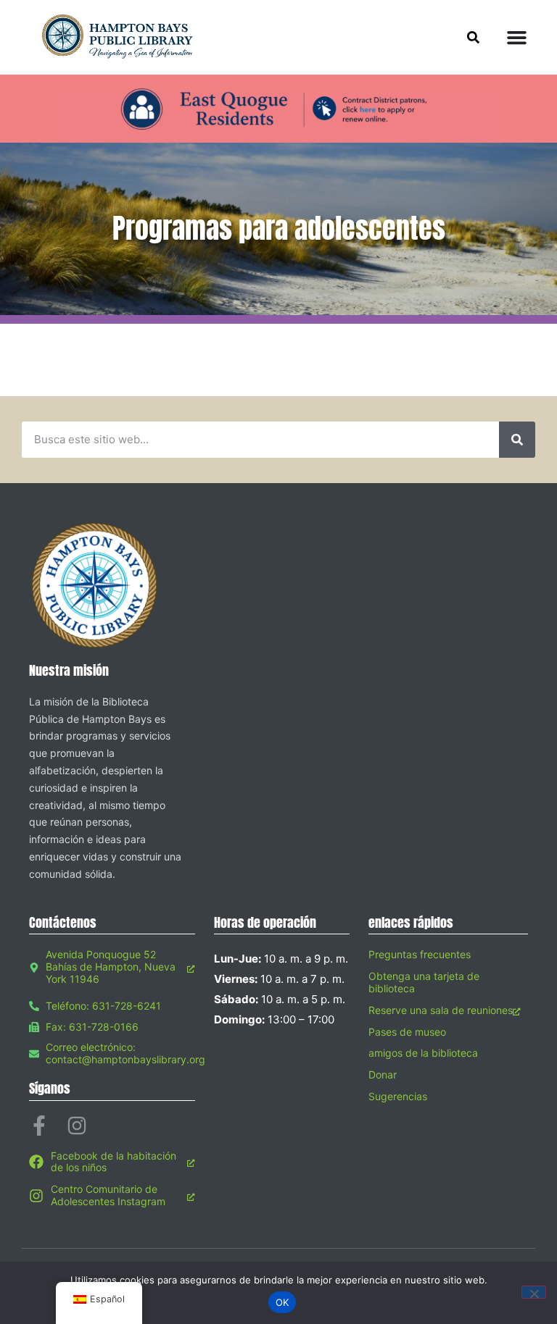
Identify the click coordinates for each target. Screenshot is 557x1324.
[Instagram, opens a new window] (77, 1125)
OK (282, 1302)
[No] (533, 1292)
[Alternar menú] (516, 37)
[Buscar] (517, 440)
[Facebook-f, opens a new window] (39, 1125)
